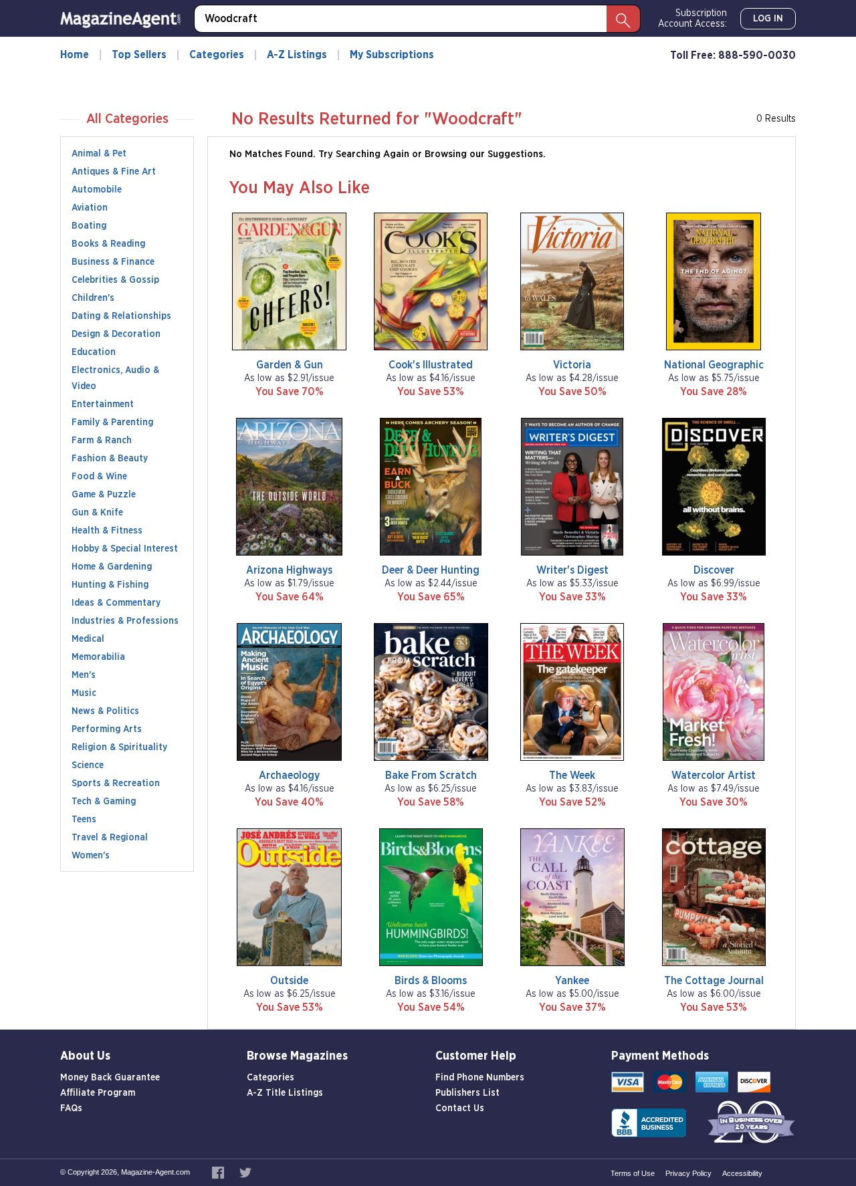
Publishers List (467, 1093)
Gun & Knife (97, 512)
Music (84, 693)
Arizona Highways (289, 570)
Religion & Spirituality (119, 747)
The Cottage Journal (714, 980)
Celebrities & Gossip (115, 280)
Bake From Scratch (431, 775)
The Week (572, 775)
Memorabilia (98, 657)
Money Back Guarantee (110, 1077)
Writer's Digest (572, 570)
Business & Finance (113, 262)
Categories (216, 54)
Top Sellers (139, 54)
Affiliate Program (97, 1093)
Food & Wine (99, 476)
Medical (88, 639)
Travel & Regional (110, 837)
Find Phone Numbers (479, 1077)
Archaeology (289, 775)
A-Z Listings (297, 54)
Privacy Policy (688, 1173)
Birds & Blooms (431, 980)
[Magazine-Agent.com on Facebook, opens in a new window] (219, 1172)
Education (94, 352)
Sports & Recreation (116, 783)
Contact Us (459, 1108)
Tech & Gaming (104, 801)
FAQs (71, 1108)
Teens (84, 819)
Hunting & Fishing (110, 585)
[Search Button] (623, 18)
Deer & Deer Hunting (430, 570)
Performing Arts (107, 729)
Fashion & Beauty (110, 458)
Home (74, 54)
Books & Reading (108, 244)
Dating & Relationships (121, 316)
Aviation (90, 208)
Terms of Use (633, 1173)
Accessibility (742, 1173)
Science (88, 765)
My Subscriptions (392, 54)
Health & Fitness (107, 531)
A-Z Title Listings (285, 1093)
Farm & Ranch (102, 440)
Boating (89, 226)
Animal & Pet (99, 153)
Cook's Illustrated (431, 365)
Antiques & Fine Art (114, 171)
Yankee (572, 980)
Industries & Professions (125, 621)
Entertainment (103, 404)
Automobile (97, 190)
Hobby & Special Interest (125, 549)
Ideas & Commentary (116, 603)
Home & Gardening (112, 567)
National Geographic (714, 365)
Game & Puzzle (104, 494)
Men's (84, 675)
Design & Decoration (116, 334)
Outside (289, 980)
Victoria (572, 365)
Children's (93, 298)
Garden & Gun (289, 365)
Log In (768, 18)
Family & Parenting (112, 422)
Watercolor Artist (713, 775)
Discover (713, 570)
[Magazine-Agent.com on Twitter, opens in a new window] (245, 1172)
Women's (91, 855)
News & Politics (105, 711)
